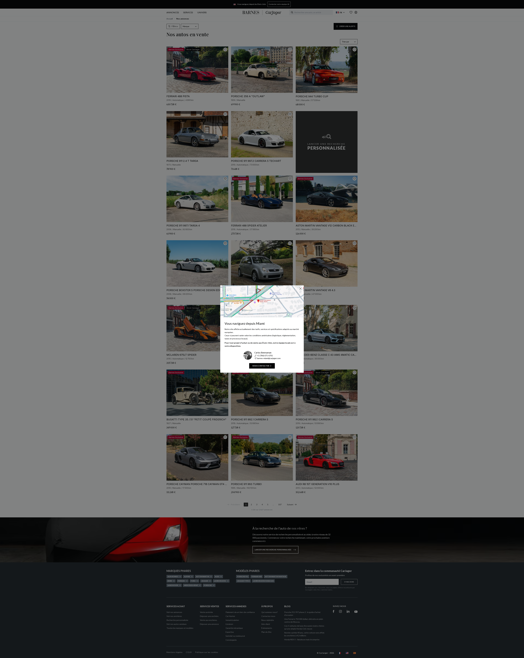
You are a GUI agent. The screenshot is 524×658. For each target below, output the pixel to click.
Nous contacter (260, 366)
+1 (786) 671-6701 (265, 355)
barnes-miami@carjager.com (269, 358)
